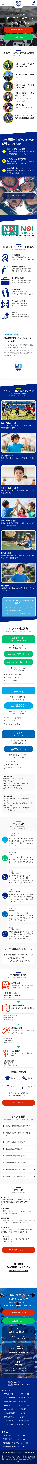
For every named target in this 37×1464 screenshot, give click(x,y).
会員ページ (34, 4)
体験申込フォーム (9, 997)
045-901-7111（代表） (18, 1336)
